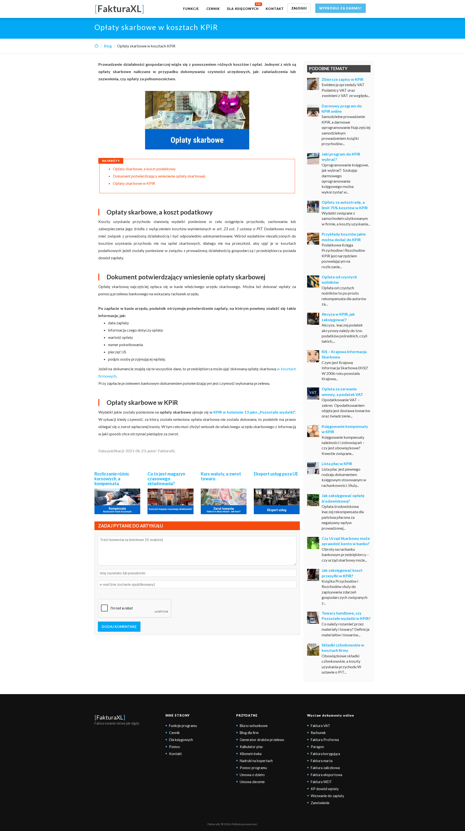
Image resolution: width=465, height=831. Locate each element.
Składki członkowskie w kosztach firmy (343, 648)
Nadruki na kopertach (256, 761)
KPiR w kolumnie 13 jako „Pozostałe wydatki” (254, 412)
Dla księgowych (243, 9)
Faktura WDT (321, 782)
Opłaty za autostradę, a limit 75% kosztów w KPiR (345, 205)
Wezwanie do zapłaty (327, 796)
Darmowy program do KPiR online (342, 108)
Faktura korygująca (325, 754)
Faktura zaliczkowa (325, 768)
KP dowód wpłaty (325, 789)
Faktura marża (322, 761)
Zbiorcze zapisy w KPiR (342, 79)
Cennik (213, 9)
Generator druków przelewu (262, 740)
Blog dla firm (249, 733)
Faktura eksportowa (326, 775)
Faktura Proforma (325, 740)
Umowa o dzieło (252, 775)
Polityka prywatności (244, 824)
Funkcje (191, 9)
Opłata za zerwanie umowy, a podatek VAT (342, 391)
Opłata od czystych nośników (339, 279)
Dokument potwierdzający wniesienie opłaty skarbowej (159, 176)
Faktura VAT (320, 726)
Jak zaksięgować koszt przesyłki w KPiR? (342, 573)
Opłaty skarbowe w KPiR (134, 183)
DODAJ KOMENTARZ (119, 626)
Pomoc (174, 747)
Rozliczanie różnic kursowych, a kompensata (111, 478)
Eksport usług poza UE (276, 473)
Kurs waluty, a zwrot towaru (221, 476)
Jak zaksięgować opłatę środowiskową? (343, 498)
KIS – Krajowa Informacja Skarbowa (344, 354)
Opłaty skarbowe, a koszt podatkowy (144, 168)
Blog (108, 46)
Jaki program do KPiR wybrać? (341, 157)
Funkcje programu (183, 726)
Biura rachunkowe (254, 726)
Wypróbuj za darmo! (340, 8)
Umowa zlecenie (252, 782)
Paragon (317, 747)
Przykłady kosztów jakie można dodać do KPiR (344, 237)
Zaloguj (299, 8)
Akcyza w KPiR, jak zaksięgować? (338, 317)
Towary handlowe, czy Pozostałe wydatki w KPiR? (346, 616)
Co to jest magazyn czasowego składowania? (166, 478)
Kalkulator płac (251, 747)
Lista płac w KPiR (337, 463)
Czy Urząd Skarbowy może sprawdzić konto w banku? (346, 541)
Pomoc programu (253, 768)
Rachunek (318, 733)
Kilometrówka (251, 754)
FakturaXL (109, 717)
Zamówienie (320, 803)
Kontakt (275, 9)
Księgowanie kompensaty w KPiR (345, 429)
